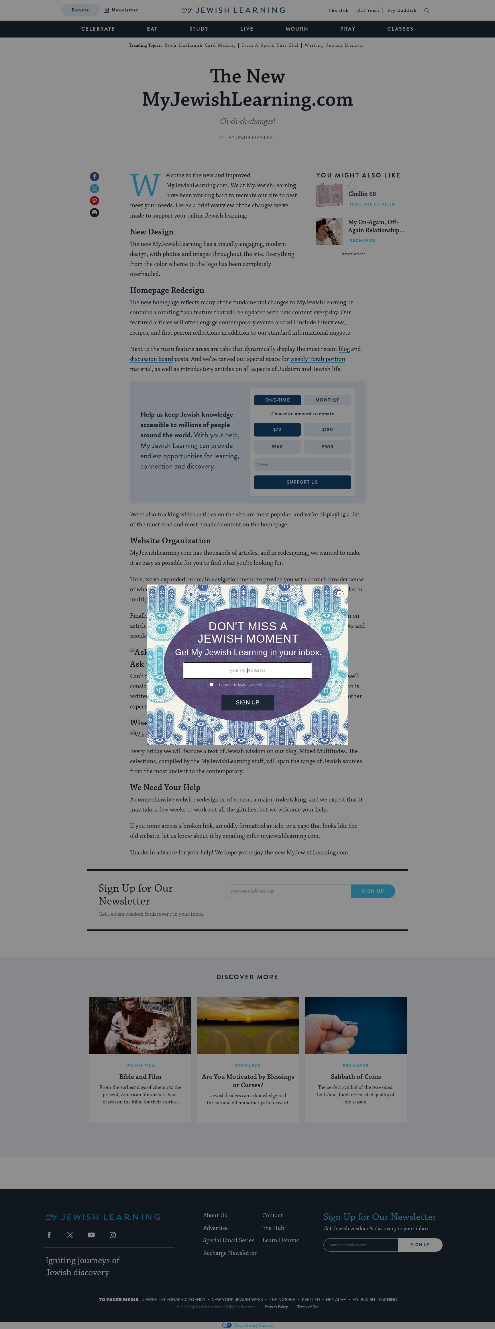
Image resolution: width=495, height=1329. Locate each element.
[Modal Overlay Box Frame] (247, 664)
